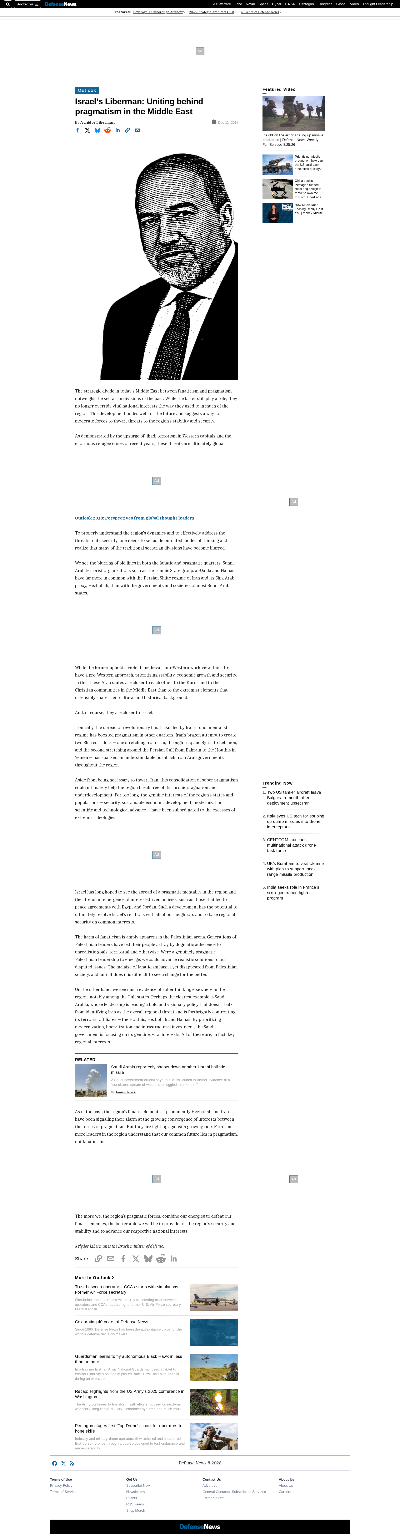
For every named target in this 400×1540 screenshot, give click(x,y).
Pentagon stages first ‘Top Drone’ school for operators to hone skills (128, 1428)
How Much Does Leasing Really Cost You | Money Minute (309, 209)
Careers (285, 1492)
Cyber (276, 4)
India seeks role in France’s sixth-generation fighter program (293, 892)
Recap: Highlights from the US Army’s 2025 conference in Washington (129, 1394)
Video (354, 4)
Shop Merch (135, 1510)
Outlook (87, 90)
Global (341, 4)
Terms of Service (63, 1492)
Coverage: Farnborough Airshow (158, 12)
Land (238, 4)
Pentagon (306, 4)
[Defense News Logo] (61, 4)
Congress (325, 4)
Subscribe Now (138, 1485)
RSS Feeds (135, 1504)
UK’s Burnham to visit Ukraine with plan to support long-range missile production (295, 869)
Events (131, 1498)
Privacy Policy (61, 1485)
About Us (286, 1485)
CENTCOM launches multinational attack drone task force (291, 845)
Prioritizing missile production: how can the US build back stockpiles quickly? (309, 163)
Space (263, 4)
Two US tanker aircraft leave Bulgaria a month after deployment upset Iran (294, 797)
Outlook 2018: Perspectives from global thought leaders (134, 518)
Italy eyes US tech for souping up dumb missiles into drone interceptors (295, 821)
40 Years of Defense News (260, 12)
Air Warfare (222, 4)
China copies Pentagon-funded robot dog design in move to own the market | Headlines (308, 189)
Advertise (209, 1485)
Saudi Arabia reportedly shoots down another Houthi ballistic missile (168, 1070)
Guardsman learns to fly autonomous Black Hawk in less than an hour (128, 1359)
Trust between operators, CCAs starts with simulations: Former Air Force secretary (127, 1290)
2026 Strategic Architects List (211, 12)
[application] (293, 113)
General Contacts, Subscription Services (234, 1492)
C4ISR (290, 4)
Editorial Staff (213, 1498)
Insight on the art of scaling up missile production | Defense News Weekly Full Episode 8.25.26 (293, 140)
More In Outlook (92, 1277)
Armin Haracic (126, 1092)
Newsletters (135, 1492)
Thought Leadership (377, 4)
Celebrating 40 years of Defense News (111, 1321)
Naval (250, 4)
